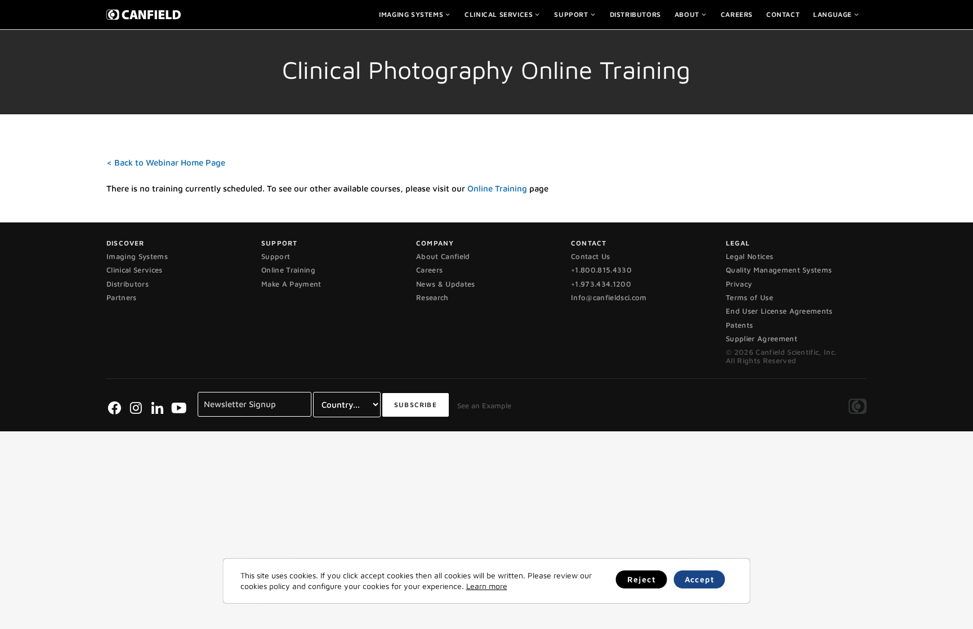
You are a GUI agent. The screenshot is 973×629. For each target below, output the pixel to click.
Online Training (497, 188)
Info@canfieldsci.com (609, 297)
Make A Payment (291, 283)
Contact (783, 14)
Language (832, 14)
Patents (739, 324)
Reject (641, 579)
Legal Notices (749, 256)
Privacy (739, 283)
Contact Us (590, 256)
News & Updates (445, 283)
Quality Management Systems (779, 269)
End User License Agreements (779, 310)
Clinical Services (499, 14)
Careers (737, 14)
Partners (121, 297)
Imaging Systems (411, 14)
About (687, 14)
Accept (700, 579)
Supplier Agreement (761, 338)
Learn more (486, 586)
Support (571, 14)
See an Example (484, 405)
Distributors (635, 14)
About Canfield (443, 256)
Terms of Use (749, 297)
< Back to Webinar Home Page (165, 162)
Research (432, 297)
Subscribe (415, 404)
